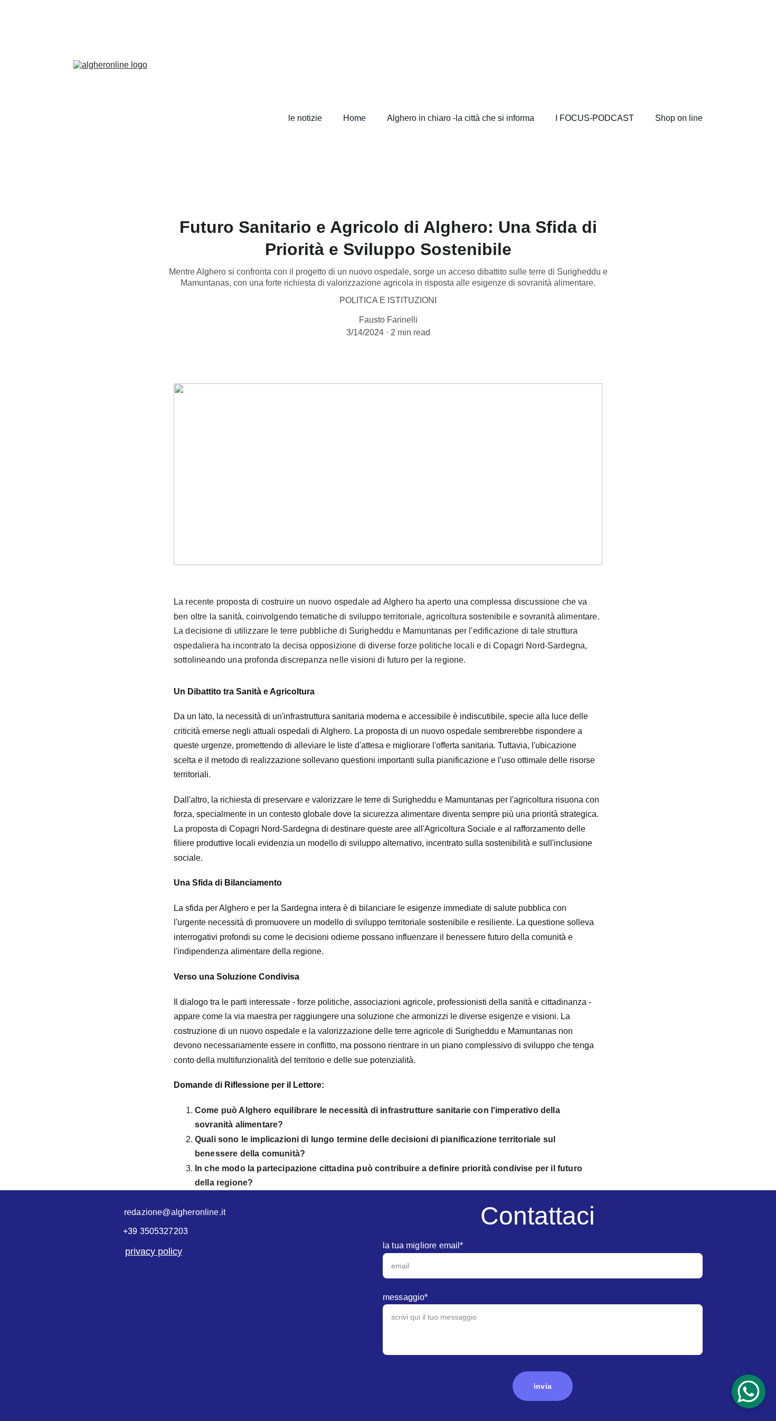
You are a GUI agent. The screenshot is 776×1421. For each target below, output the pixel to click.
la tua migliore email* (423, 1245)
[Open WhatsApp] (748, 1391)
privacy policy (153, 1251)
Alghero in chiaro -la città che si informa (460, 118)
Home (354, 118)
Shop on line (679, 118)
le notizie (305, 118)
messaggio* (405, 1297)
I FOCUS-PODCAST (594, 118)
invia (543, 1386)
